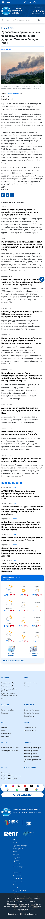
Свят (12, 28)
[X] (32, 786)
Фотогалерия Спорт (31, 757)
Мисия (15, 852)
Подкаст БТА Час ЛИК (9, 779)
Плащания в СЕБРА (19, 891)
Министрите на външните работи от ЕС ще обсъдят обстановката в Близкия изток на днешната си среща (21, 341)
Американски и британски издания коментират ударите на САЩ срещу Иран (20, 410)
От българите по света (10, 748)
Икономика (29, 705)
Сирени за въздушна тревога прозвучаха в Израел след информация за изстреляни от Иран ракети (22, 314)
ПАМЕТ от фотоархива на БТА (33, 761)
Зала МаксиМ (17, 879)
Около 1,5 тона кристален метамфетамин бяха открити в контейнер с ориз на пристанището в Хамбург (21, 552)
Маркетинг (17, 876)
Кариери (16, 861)
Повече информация (29, 914)
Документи (17, 858)
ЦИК (2, 699)
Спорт (26, 722)
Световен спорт (30, 727)
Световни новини (30, 683)
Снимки (27, 743)
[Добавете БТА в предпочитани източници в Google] (37, 790)
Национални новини (8, 683)
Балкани (5, 705)
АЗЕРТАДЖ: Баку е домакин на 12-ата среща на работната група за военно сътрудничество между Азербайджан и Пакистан (21, 567)
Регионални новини (8, 686)
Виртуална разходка (20, 846)
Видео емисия (6, 773)
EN (30, 2)
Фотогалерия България (32, 748)
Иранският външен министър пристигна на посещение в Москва (19, 433)
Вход (40, 10)
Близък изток (7, 99)
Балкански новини (7, 710)
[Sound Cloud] (27, 790)
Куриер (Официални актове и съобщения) (9, 695)
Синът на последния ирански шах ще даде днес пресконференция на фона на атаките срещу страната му (21, 282)
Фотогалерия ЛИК (30, 754)
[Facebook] (6, 786)
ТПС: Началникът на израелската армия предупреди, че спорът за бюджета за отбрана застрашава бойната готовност (22, 510)
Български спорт (30, 730)
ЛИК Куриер (5, 736)
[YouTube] (25, 786)
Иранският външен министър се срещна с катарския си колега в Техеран (22, 539)
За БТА (15, 843)
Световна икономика (31, 710)
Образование (6, 733)
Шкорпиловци (18, 867)
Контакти (16, 888)
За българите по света (9, 751)
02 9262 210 (24, 794)
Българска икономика (31, 713)
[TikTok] (8, 790)
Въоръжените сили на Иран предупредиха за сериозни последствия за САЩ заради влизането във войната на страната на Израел (21, 377)
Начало (4, 28)
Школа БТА (16, 864)
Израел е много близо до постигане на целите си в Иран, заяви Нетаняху (21, 459)
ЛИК (3, 722)
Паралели (27, 686)
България (5, 678)
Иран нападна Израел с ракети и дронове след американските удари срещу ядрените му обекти (19, 212)
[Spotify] (17, 790)
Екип (14, 885)
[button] (25, 2)
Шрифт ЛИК (17, 873)
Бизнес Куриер (29, 716)
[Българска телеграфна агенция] (6, 812)
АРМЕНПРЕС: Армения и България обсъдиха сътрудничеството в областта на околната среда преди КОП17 (20, 495)
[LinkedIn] (38, 786)
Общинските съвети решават (9, 690)
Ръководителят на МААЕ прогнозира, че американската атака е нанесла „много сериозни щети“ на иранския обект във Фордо (22, 246)
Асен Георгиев (6, 49)
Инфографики (30, 768)
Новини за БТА (18, 849)
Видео (4, 768)
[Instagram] (13, 786)
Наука (3, 730)
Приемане (12, 914)
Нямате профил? (38, 14)
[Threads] (19, 786)
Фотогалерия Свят (31, 751)
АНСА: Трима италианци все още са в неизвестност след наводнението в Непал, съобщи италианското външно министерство (21, 526)
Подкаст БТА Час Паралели (11, 776)
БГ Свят (4, 743)
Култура (4, 727)
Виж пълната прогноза (13, 661)
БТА (14, 839)
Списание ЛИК (17, 882)
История (16, 855)
